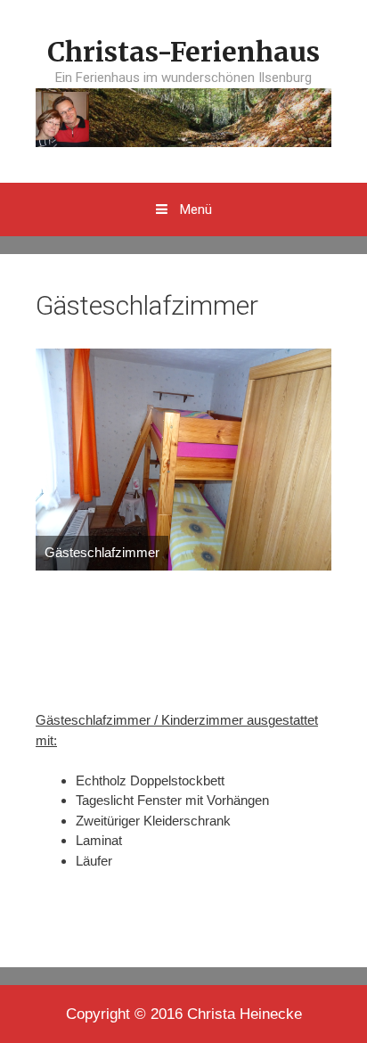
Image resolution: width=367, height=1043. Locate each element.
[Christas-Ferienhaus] (183, 116)
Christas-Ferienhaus (183, 52)
